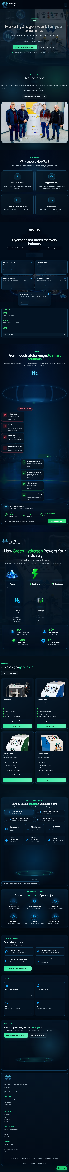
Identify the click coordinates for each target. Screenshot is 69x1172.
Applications (7, 1104)
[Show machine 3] (35, 879)
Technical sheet (18, 721)
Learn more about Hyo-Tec (33, 96)
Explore (6, 271)
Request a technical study (15, 1035)
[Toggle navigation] (65, 5)
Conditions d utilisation (28, 1163)
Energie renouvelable (10, 1132)
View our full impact (9, 334)
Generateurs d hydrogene (11, 1099)
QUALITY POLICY (42, 1163)
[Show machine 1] (32, 879)
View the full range (9, 673)
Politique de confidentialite (52, 1158)
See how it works (48, 47)
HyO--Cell (7, 1119)
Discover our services (16, 968)
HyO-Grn (6, 1117)
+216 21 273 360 (10, 1144)
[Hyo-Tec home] (34, 1078)
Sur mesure (7, 1102)
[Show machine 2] (33, 879)
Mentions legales (37, 1158)
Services (6, 1107)
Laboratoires (7, 1136)
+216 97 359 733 (10, 1147)
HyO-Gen (7, 1114)
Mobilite (6, 1134)
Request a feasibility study (24, 47)
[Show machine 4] (36, 879)
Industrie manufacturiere (11, 1129)
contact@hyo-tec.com (12, 1149)
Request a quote (16, 726)
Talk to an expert (56, 521)
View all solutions (31, 255)
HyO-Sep (6, 1122)
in (5, 1091)
